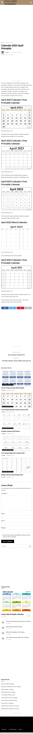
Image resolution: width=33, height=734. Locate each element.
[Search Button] (30, 546)
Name (3, 513)
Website (3, 527)
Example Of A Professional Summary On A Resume (18, 621)
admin (7, 52)
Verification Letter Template (8, 692)
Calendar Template (9, 42)
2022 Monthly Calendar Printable (14, 626)
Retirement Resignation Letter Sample (15, 632)
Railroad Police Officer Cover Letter (10, 705)
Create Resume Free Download (9, 700)
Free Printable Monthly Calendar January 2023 (14, 409)
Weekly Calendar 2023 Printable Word (12, 475)
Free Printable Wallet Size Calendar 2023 (13, 453)
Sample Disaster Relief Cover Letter (10, 708)
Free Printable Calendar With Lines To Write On (17, 637)
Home (2, 42)
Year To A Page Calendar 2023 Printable (12, 388)
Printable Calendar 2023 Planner (10, 431)
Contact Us (3, 729)
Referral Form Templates (7, 703)
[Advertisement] (16, 22)
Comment (4, 493)
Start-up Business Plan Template (9, 697)
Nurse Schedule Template (7, 684)
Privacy (20, 729)
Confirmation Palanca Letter (8, 694)
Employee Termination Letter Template (11, 686)
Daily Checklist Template (7, 689)
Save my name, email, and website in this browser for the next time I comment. (17, 535)
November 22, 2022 (16, 52)
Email (3, 520)
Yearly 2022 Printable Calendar (12, 614)
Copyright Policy (13, 729)
